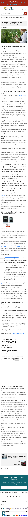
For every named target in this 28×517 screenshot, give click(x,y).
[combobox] (12, 13)
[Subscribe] (25, 488)
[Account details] (22, 8)
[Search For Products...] (25, 13)
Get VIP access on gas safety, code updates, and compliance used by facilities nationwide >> (14, 3)
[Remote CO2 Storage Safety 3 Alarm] (8, 222)
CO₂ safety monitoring (6, 283)
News (6, 17)
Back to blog (6, 468)
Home (2, 17)
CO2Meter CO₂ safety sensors (11, 257)
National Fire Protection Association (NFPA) (10, 246)
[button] (1, 9)
